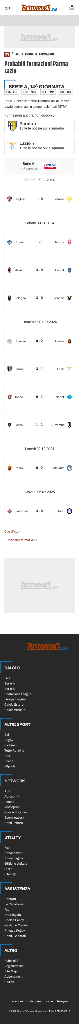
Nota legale (12, 915)
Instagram (34, 1001)
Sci (6, 735)
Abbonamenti (13, 853)
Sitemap (10, 874)
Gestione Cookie (16, 925)
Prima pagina (13, 858)
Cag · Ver (11, 92)
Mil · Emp (48, 92)
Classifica (11, 531)
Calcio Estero (13, 704)
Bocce (8, 761)
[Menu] (7, 8)
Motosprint (12, 807)
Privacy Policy (14, 931)
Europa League (15, 699)
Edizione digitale (15, 863)
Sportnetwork (14, 818)
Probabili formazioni (40, 54)
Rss (6, 848)
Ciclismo (10, 745)
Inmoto (9, 802)
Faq (6, 909)
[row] (39, 199)
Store (8, 869)
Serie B (9, 689)
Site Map (10, 971)
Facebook (16, 1001)
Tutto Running (14, 750)
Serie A (9, 683)
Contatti (10, 899)
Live (17, 54)
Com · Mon (29, 92)
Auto (7, 791)
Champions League (17, 694)
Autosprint (11, 796)
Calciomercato (14, 710)
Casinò (9, 982)
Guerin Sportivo (15, 812)
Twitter (48, 1001)
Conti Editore (13, 823)
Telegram (63, 1001)
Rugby (8, 740)
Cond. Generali (15, 936)
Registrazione (14, 966)
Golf (7, 756)
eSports (10, 766)
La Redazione (13, 904)
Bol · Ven (65, 92)
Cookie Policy (14, 920)
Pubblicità (11, 961)
